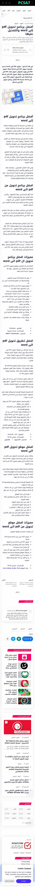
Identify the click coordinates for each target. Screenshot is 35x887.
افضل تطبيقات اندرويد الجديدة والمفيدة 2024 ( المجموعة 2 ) (11, 701)
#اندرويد (22, 629)
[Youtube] (16, 853)
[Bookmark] (9, 2)
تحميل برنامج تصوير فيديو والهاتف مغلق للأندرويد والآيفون (16, 781)
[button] (6, 2)
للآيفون (7, 439)
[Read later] (8, 49)
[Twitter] (22, 853)
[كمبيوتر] (19, 11)
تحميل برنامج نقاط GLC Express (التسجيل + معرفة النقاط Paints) (17, 742)
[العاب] (8, 11)
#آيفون (30, 629)
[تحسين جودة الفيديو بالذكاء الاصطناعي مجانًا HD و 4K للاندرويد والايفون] (24, 666)
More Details (9, 881)
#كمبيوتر (14, 629)
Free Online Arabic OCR (11, 568)
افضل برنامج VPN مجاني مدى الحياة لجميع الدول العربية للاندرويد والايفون (11, 657)
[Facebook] (28, 853)
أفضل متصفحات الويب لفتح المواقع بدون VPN (10, 683)
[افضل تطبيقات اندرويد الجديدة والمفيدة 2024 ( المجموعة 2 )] (24, 701)
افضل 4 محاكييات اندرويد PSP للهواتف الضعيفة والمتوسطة (11, 692)
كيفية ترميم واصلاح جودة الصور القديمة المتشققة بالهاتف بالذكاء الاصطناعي (17, 769)
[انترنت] (3, 11)
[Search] (2, 2)
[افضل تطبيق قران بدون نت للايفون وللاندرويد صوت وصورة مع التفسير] (24, 674)
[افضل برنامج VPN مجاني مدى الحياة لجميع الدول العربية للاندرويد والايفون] (24, 657)
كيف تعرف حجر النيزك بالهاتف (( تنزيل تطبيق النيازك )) (17, 758)
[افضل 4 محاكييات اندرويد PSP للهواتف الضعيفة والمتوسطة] (24, 692)
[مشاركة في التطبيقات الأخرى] (7, 639)
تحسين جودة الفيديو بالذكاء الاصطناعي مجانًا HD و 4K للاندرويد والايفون (11, 666)
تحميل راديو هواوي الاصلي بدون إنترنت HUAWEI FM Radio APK (17, 791)
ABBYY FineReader (12, 333)
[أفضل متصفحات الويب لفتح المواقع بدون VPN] (24, 683)
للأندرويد (17, 439)
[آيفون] (24, 11)
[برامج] (13, 11)
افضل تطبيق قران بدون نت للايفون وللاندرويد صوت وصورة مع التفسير (10, 675)
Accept (23, 881)
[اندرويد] (29, 11)
